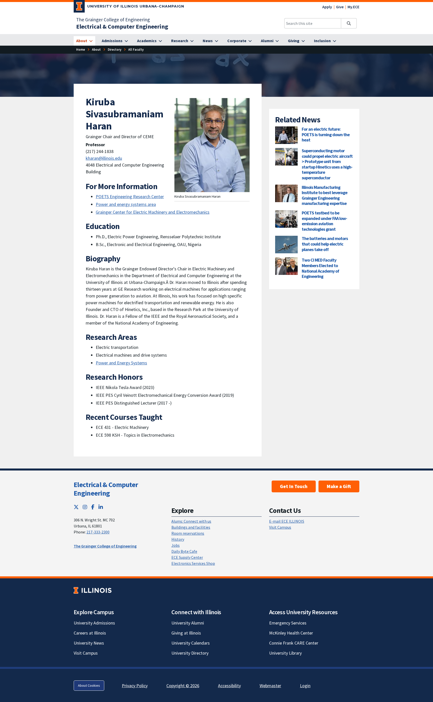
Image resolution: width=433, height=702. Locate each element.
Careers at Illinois (90, 633)
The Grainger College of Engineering (113, 20)
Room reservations (187, 533)
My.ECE (353, 6)
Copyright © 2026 (182, 685)
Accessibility (229, 685)
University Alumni (187, 623)
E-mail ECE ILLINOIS (286, 521)
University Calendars (190, 643)
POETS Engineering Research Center (130, 196)
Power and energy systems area (126, 204)
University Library (285, 653)
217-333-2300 (98, 531)
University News (89, 643)
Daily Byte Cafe (184, 551)
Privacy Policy (135, 685)
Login (305, 685)
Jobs (175, 545)
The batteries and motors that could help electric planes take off (325, 244)
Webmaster (270, 685)
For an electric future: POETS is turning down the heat (326, 134)
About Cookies (89, 685)
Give (340, 6)
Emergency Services (287, 623)
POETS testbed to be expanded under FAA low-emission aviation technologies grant (324, 221)
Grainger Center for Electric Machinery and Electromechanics (152, 212)
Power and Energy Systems (121, 363)
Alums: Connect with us (191, 521)
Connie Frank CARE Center (293, 643)
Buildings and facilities (190, 527)
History (177, 539)
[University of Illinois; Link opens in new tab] (93, 590)
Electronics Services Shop (193, 563)
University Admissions (94, 623)
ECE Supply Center (187, 557)
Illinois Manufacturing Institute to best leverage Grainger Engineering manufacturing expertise (324, 195)
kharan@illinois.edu (104, 158)
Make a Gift (339, 486)
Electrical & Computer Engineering (106, 489)
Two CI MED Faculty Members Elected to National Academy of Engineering (320, 268)
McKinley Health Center (291, 633)
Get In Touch (293, 486)
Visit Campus (280, 527)
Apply (327, 6)
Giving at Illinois (186, 633)
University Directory (189, 653)
